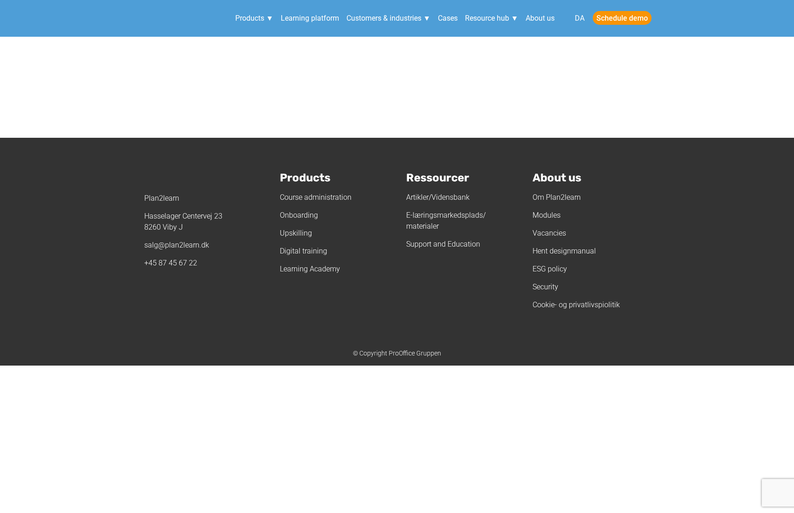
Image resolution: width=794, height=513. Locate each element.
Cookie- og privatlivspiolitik (576, 304)
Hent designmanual (564, 251)
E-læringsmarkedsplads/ (446, 215)
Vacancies (549, 233)
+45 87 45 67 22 (170, 263)
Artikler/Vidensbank (438, 197)
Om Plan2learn (557, 197)
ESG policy (550, 269)
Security (545, 286)
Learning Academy (310, 269)
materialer (422, 226)
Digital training (303, 251)
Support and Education (443, 244)
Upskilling (296, 233)
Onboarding (299, 215)
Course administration (316, 197)
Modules (547, 215)
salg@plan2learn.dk (176, 245)
